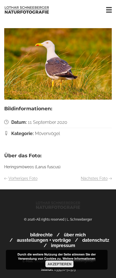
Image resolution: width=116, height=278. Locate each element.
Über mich (75, 234)
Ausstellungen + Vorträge (44, 240)
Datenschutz (95, 240)
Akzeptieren (60, 263)
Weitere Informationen (79, 258)
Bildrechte (41, 234)
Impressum (63, 245)
